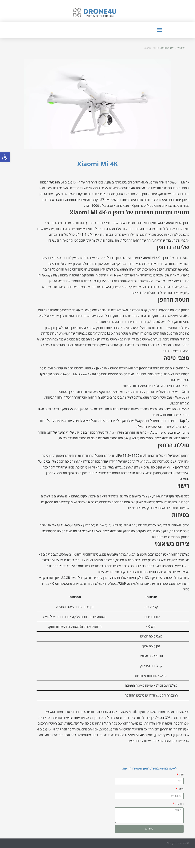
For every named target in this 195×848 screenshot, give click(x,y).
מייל (181, 789)
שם (181, 774)
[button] (5, 157)
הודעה (179, 804)
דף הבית (181, 48)
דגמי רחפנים (167, 48)
